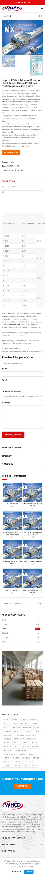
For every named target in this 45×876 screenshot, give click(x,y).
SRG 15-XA (7, 766)
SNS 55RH (7, 762)
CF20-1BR (7, 731)
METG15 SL (8, 747)
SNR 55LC (26, 758)
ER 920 (36, 731)
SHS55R (32, 754)
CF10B (36, 727)
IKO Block (25, 325)
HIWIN (5, 633)
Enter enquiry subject (12, 391)
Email (5, 380)
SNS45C (36, 758)
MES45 (25, 743)
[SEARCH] (40, 603)
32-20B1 (23, 720)
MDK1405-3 (31, 739)
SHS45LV (21, 754)
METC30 (35, 743)
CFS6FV (17, 731)
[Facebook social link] (16, 2)
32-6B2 (14, 720)
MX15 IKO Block (8, 187)
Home (4, 16)
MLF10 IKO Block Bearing (33, 561)
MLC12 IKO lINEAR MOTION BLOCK (33, 505)
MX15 (16, 166)
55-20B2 (34, 724)
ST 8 (26, 766)
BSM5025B (27, 727)
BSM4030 (16, 727)
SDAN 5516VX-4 (9, 754)
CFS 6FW (27, 731)
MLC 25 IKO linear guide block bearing (33, 533)
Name (5, 369)
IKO (9, 16)
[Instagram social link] (22, 2)
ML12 (17, 747)
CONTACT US (21, 786)
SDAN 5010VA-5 (21, 750)
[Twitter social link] (19, 2)
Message (6, 403)
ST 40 (34, 766)
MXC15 (10, 166)
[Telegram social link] (21, 170)
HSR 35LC (7, 739)
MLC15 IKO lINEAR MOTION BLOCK (32, 591)
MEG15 (17, 743)
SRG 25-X (18, 766)
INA (4, 642)
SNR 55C (15, 758)
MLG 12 (35, 747)
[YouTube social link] (25, 2)
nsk (4, 620)
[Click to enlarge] (6, 51)
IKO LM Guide (14, 325)
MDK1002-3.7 (19, 739)
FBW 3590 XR (8, 735)
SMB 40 (6, 758)
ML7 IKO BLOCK (12, 504)
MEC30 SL (7, 743)
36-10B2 (33, 720)
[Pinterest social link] (28, 2)
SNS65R (17, 762)
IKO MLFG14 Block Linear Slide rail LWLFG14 (12, 533)
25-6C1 (6, 720)
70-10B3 (6, 727)
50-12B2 (24, 724)
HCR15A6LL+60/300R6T (25, 735)
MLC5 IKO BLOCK (12, 590)
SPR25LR (27, 762)
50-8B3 (15, 724)
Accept (29, 872)
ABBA (5, 638)
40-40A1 (6, 724)
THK (5, 624)
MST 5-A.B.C (8, 750)
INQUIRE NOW (12, 152)
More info (16, 872)
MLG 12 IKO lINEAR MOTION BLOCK (12, 562)
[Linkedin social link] (18, 170)
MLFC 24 (26, 747)
